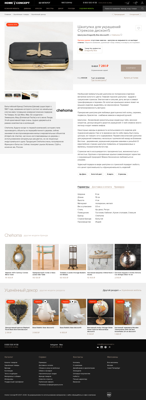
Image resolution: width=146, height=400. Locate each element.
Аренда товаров (45, 376)
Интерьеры (9, 379)
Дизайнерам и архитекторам (84, 368)
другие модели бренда (36, 235)
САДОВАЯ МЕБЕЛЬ (86, 8)
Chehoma (115, 35)
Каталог (9, 357)
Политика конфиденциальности (51, 385)
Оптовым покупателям (81, 374)
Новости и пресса (45, 379)
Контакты (78, 357)
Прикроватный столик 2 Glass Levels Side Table (44, 274)
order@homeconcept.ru (105, 344)
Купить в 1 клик (131, 78)
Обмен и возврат (45, 371)
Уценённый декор (38, 14)
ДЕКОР (60, 8)
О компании (77, 365)
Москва (110, 365)
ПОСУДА (71, 8)
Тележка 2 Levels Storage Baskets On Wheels (73, 274)
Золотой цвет (96, 174)
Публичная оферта (46, 382)
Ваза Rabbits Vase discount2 (43, 328)
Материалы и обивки (13, 376)
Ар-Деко (82, 174)
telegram (54, 344)
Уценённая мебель (131, 290)
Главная (8, 14)
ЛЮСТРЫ (49, 8)
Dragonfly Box (91, 50)
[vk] (98, 347)
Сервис (42, 357)
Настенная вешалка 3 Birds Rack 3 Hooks (100, 274)
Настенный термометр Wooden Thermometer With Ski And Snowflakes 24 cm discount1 (126, 329)
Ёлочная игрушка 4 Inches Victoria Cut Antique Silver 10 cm (128, 274)
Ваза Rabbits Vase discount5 (70, 328)
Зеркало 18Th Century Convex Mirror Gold (16, 274)
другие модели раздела (52, 290)
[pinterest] (105, 347)
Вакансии (76, 382)
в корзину (131, 68)
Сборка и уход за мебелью (49, 368)
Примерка (42, 362)
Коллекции (9, 371)
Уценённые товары (21, 14)
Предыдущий (119, 14)
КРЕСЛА (38, 8)
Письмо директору (80, 379)
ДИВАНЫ (27, 8)
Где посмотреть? (99, 80)
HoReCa (76, 376)
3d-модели (77, 371)
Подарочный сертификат (14, 382)
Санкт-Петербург (113, 368)
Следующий (134, 14)
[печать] (121, 34)
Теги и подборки (11, 374)
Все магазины (112, 362)
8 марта (110, 174)
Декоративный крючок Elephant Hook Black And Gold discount (17, 329)
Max (61, 344)
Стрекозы (122, 174)
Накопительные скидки (48, 374)
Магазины (66, 2)
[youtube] (102, 347)
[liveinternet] (109, 347)
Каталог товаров (11, 362)
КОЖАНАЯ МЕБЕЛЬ (12, 8)
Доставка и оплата (46, 365)
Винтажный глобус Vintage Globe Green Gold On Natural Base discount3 (99, 329)
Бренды (7, 368)
